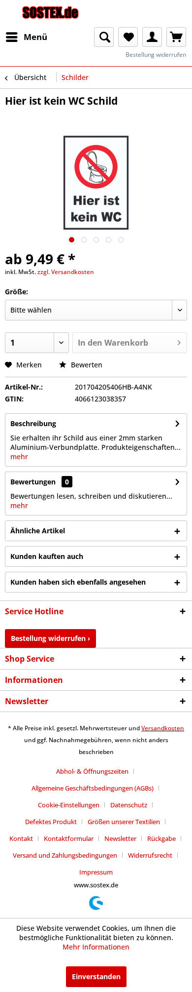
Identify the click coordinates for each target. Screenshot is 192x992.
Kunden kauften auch (46, 556)
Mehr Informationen (96, 947)
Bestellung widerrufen (156, 54)
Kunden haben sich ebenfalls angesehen (78, 582)
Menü (35, 36)
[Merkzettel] (128, 37)
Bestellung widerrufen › (50, 638)
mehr (19, 456)
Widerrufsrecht (150, 855)
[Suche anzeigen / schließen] (104, 37)
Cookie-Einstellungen (68, 804)
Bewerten (85, 364)
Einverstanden (96, 976)
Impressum (96, 872)
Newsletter (120, 838)
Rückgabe (161, 838)
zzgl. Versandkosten (65, 272)
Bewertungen (33, 481)
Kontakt (21, 838)
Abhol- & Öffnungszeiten (92, 771)
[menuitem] (26, 37)
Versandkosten (162, 728)
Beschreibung (33, 423)
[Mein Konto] (152, 37)
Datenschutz (128, 804)
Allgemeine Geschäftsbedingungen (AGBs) (93, 788)
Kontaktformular (69, 838)
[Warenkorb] (176, 37)
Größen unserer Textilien (124, 821)
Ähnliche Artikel (37, 530)
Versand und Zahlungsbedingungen (65, 855)
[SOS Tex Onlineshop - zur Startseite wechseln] (50, 13)
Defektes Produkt (51, 821)
